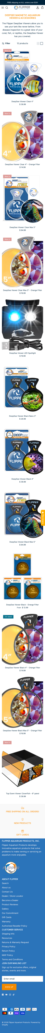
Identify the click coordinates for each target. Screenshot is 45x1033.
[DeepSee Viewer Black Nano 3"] (22, 387)
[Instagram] (10, 995)
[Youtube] (6, 995)
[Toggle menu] (2, 7)
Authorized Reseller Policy (14, 926)
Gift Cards (6, 917)
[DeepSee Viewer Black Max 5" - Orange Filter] (22, 702)
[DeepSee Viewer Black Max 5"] (22, 513)
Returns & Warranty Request (15, 942)
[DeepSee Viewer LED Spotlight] (22, 325)
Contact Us (7, 892)
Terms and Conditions (12, 959)
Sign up (9, 987)
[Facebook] (3, 995)
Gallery (5, 909)
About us (6, 887)
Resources (7, 938)
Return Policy (8, 951)
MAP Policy (7, 955)
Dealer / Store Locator (12, 896)
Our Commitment (10, 913)
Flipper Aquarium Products (19, 1022)
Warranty (6, 921)
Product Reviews (10, 904)
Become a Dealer (10, 900)
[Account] (37, 7)
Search (5, 883)
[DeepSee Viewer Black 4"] (22, 450)
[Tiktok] (14, 995)
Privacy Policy (8, 946)
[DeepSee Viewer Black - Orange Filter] (22, 576)
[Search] (8, 7)
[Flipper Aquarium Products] (22, 7)
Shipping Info (8, 934)
